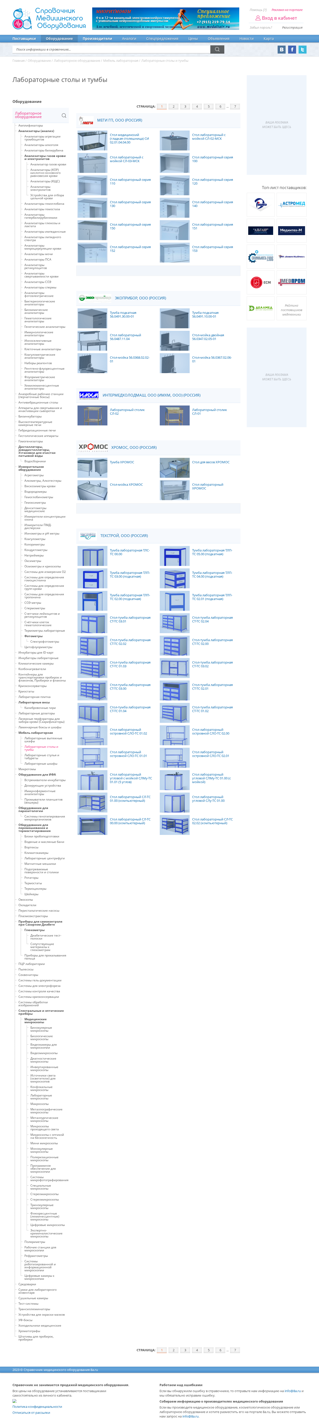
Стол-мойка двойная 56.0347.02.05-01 (208, 337)
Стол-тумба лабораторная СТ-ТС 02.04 (212, 619)
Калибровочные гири (40, 708)
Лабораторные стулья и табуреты (41, 756)
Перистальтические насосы (38, 910)
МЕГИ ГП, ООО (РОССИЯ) (119, 120)
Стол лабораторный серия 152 (130, 249)
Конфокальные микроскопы (41, 1088)
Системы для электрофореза (39, 986)
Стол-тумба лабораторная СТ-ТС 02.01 (212, 687)
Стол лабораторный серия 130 (130, 204)
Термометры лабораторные (44, 630)
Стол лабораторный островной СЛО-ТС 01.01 (128, 754)
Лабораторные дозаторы (36, 713)
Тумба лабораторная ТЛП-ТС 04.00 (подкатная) (212, 575)
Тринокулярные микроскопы (42, 1206)
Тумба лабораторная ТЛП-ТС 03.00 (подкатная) (130, 575)
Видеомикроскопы (44, 1053)
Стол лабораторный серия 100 (212, 159)
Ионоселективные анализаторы (38, 342)
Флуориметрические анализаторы (39, 378)
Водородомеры (35, 491)
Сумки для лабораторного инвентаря (37, 1291)
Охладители (27, 905)
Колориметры (34, 544)
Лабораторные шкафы (40, 763)
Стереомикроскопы (44, 1199)
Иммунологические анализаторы (38, 333)
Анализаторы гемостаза (42, 209)
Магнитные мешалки (40, 864)
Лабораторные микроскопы (41, 1096)
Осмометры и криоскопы (42, 566)
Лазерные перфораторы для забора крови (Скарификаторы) (41, 720)
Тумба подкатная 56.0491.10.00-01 (205, 315)
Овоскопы (25, 899)
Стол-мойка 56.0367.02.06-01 (212, 359)
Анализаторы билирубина (43, 150)
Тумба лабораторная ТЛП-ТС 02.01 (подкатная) (212, 597)
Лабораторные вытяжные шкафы (43, 739)
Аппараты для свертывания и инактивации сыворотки (40, 409)
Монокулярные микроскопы (41, 1150)
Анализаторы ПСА (37, 259)
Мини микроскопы (44, 1143)
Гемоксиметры (35, 502)
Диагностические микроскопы (43, 1060)
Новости (246, 38)
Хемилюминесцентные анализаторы (41, 387)
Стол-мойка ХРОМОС (126, 485)
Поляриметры (34, 1242)
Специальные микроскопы (40, 1187)
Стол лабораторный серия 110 (130, 182)
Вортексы (31, 847)
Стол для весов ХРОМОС (211, 462)
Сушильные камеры (33, 1298)
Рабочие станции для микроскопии (40, 1248)
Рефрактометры (36, 1256)
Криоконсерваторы (32, 686)
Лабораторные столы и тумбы (41, 748)
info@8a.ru (293, 1391)
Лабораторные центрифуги (44, 858)
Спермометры (34, 608)
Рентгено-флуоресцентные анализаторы (44, 370)
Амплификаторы (30, 125)
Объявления (219, 38)
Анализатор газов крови (48, 164)
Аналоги (129, 38)
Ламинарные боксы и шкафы (39, 727)
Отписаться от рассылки (31, 1412)
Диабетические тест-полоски (45, 937)
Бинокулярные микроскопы (41, 1029)
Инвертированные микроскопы (44, 1068)
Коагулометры (34, 539)
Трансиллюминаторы (34, 1309)
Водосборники (35, 461)
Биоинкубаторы (30, 416)
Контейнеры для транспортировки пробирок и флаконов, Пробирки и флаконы (42, 677)
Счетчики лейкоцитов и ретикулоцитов (42, 615)
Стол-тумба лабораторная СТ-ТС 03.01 (130, 619)
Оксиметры (32, 561)
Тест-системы (28, 1303)
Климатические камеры (36, 663)
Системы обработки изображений (33, 1003)
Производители (97, 38)
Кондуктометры (35, 550)
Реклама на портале (287, 9)
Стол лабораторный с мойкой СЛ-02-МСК (209, 137)
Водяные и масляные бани (44, 842)
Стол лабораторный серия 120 (212, 182)
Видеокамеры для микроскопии (43, 1046)
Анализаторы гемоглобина (44, 203)
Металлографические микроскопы (46, 1110)
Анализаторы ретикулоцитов (35, 266)
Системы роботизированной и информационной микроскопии (40, 1265)
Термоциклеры (35, 888)
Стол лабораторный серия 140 (212, 204)
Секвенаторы (28, 975)
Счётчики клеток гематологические (38, 623)
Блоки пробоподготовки (41, 836)
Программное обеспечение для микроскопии (43, 1168)
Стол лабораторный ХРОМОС (207, 486)
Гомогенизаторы (30, 441)
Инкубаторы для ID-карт (36, 652)
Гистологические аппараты (38, 436)
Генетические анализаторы (44, 327)
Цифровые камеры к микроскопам (39, 1277)
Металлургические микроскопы (44, 1119)
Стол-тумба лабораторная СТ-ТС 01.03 (130, 664)
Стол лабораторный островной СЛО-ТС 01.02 (128, 732)
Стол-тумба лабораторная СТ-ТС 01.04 (130, 709)
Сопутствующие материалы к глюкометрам (42, 947)
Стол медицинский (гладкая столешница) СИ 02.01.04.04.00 (129, 138)
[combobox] (40, 115)
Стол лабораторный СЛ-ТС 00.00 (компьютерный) (130, 821)
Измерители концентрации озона (45, 518)
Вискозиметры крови (40, 486)
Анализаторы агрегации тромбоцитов (42, 138)
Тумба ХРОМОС (122, 462)
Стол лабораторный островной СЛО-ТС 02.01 (210, 754)
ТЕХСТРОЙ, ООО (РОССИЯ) (123, 535)
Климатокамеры (36, 853)
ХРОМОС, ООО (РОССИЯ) (133, 447)
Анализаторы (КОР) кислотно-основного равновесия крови (45, 173)
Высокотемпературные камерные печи (35, 423)
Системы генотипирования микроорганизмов (44, 817)
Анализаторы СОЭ (37, 282)
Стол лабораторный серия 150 (130, 226)
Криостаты (26, 691)
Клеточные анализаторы (42, 349)
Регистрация (292, 27)
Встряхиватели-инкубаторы (45, 780)
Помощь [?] (258, 9)
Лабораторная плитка (34, 697)
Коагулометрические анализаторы (39, 356)
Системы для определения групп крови (44, 587)
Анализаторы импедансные (45, 231)
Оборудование (59, 38)
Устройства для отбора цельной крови (47, 196)
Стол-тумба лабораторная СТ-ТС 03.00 (130, 687)
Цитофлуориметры (38, 647)
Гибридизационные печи (37, 430)
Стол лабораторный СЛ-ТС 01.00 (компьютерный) (130, 799)
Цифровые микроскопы (47, 1225)
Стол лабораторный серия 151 (212, 226)
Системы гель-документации (40, 980)
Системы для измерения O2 (45, 572)
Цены (193, 38)
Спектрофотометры (44, 641)
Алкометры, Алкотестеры (42, 480)
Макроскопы (39, 1104)
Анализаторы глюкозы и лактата (42, 224)
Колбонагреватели (32, 669)
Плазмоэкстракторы (33, 916)
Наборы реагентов (38, 363)
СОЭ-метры (32, 603)
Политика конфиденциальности (37, 1406)
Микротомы (27, 769)
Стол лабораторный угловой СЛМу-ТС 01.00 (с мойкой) (211, 778)
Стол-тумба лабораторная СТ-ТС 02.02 (130, 642)
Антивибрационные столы (38, 402)
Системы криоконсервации (38, 997)
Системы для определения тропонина (44, 595)
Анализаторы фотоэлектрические (39, 294)
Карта (269, 38)
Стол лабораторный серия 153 (212, 249)
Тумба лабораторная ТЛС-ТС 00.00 (130, 552)
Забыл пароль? (261, 27)
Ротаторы (31, 877)
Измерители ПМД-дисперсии (38, 526)
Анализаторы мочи (38, 254)
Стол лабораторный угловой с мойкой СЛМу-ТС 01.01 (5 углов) (131, 778)
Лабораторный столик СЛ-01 (209, 412)
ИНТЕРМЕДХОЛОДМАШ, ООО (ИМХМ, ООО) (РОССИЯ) (151, 395)
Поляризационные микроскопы (44, 1158)
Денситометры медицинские (35, 509)
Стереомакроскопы (44, 1194)
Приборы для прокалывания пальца (45, 956)
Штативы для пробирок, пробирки (36, 1338)
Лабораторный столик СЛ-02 (127, 412)
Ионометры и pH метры (41, 533)
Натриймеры (34, 555)
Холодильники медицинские (39, 1325)
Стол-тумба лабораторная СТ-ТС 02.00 (212, 642)
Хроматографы (29, 1331)
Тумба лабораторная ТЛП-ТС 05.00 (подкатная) (212, 552)
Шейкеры (31, 894)
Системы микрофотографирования (49, 1178)
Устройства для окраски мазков (41, 1314)
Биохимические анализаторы (36, 311)
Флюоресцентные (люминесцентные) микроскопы (44, 1216)
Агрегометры (34, 475)
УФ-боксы (25, 1320)
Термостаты (33, 883)
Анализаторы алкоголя (41, 145)
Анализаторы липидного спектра (42, 238)
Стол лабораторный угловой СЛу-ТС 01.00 (208, 799)
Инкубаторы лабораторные (38, 658)
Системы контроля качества (39, 991)
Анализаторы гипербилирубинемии (40, 216)
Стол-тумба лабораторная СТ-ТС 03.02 (212, 664)
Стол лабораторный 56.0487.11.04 (125, 337)
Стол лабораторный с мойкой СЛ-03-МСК (126, 159)
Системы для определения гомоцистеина (44, 578)
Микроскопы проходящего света (44, 1127)
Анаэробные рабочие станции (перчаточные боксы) (41, 395)
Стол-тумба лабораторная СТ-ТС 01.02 (212, 709)
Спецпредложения (162, 38)
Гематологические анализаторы (38, 319)
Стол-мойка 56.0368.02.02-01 (130, 359)
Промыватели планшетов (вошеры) (43, 801)
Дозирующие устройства (42, 785)
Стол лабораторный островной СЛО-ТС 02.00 (210, 732)
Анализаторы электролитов (40, 188)
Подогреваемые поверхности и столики (41, 870)
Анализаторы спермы (40, 287)
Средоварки (27, 1284)
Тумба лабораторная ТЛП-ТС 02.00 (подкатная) (130, 597)
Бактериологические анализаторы (39, 302)
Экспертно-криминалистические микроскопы (46, 1233)
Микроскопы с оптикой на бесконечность (47, 1136)
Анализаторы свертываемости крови (41, 274)
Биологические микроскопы (41, 1037)
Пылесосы (25, 969)
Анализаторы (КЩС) (45, 181)
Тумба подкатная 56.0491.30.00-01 (123, 315)
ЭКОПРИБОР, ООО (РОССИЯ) (140, 298)
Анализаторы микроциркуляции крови (42, 247)
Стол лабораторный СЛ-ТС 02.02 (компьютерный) (212, 821)
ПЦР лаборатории (31, 964)
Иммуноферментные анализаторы (40, 792)
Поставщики (24, 38)
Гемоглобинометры (38, 497)
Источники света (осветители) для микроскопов (43, 1078)
